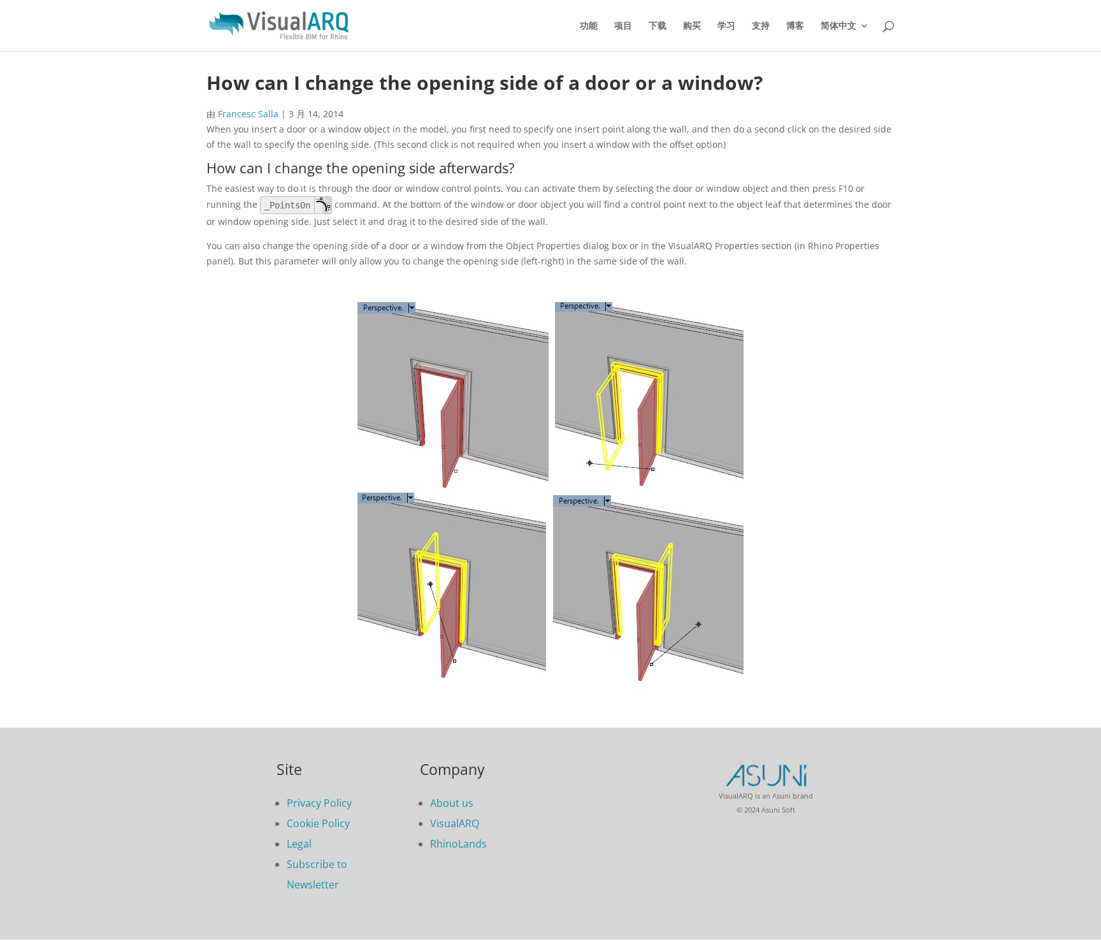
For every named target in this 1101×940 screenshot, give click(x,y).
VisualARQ (454, 823)
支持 (761, 26)
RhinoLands (458, 844)
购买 (692, 26)
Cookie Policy (318, 823)
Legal (299, 844)
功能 (589, 26)
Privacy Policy (319, 803)
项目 (623, 26)
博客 (795, 26)
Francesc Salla (248, 114)
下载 (657, 26)
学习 (726, 26)
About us (451, 803)
